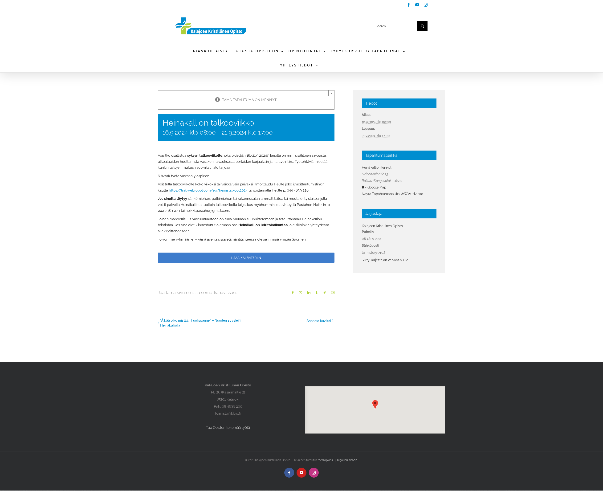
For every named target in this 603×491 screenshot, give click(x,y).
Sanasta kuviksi (318, 320)
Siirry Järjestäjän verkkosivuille (385, 260)
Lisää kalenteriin (246, 258)
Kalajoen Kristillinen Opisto (382, 226)
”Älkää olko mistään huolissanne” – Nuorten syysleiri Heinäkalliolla (200, 322)
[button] (375, 405)
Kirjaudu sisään (347, 460)
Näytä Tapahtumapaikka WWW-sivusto (392, 194)
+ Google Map (375, 187)
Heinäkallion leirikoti (377, 167)
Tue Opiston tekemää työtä (228, 428)
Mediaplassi (326, 460)
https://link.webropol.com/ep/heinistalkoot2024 (208, 190)
